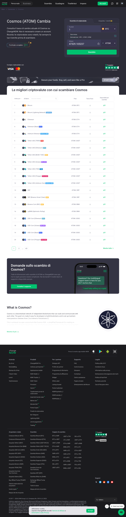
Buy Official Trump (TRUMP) (17, 480)
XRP (29, 190)
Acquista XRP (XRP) (15, 453)
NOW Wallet (34, 374)
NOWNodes (55, 398)
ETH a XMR (55, 446)
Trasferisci (72, 3)
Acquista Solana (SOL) (15, 476)
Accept (90, 511)
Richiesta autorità (100, 381)
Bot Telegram (34, 415)
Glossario (77, 370)
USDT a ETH (78, 440)
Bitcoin (30, 105)
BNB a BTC (66, 447)
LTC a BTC (66, 457)
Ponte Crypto (34, 407)
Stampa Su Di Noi (14, 370)
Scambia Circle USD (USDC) (38, 450)
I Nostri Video (13, 374)
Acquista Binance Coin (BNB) (17, 446)
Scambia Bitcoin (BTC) (37, 436)
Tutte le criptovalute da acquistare (16, 484)
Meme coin (33, 400)
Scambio (48, 3)
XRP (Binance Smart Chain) (38, 197)
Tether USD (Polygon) (38, 176)
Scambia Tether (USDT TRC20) (39, 446)
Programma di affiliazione (60, 374)
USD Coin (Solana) (36, 225)
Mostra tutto (107, 248)
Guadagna (59, 3)
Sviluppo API (56, 363)
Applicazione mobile (36, 370)
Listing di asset (56, 384)
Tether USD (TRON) (35, 141)
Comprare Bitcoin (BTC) (16, 436)
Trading (32, 425)
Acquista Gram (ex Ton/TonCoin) (14, 472)
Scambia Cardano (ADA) (37, 457)
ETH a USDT (78, 450)
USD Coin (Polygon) (37, 240)
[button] (109, 28)
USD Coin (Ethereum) (36, 218)
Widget (54, 377)
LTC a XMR (66, 440)
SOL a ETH (78, 436)
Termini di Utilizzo (58, 511)
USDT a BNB (78, 443)
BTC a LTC (78, 447)
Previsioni (33, 384)
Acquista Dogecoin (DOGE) (17, 457)
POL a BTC (78, 464)
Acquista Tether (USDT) (16, 443)
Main (3, 9)
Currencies (11, 9)
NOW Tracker (34, 377)
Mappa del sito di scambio (38, 489)
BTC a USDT (56, 439)
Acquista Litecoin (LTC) (16, 460)
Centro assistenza (79, 377)
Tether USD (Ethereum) (37, 148)
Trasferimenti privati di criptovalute (37, 392)
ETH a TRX (78, 461)
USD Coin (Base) (35, 232)
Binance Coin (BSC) (35, 204)
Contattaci (77, 374)
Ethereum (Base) (35, 126)
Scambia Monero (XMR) (37, 453)
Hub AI (32, 388)
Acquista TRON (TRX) (15, 467)
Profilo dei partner (57, 367)
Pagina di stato (78, 381)
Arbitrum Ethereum (38, 134)
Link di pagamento (36, 422)
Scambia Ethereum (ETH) (38, 439)
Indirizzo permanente (36, 367)
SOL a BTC (55, 464)
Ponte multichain (57, 388)
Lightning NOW (34, 418)
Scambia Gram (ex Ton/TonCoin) (35, 468)
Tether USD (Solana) (37, 162)
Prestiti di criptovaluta (37, 411)
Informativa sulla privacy (102, 370)
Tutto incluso (73, 34)
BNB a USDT (67, 468)
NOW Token (33, 381)
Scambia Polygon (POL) (37, 464)
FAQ (75, 363)
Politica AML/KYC (100, 363)
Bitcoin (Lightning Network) (39, 112)
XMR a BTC (55, 453)
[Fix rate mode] (98, 44)
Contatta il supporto (24, 286)
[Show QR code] (114, 351)
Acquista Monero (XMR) (16, 464)
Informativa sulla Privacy (40, 513)
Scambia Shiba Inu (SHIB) (38, 476)
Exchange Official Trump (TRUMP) (37, 481)
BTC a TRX (78, 454)
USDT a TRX (67, 436)
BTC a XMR (55, 436)
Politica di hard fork (101, 377)
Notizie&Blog (13, 367)
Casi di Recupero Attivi (102, 384)
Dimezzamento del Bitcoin (82, 384)
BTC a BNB (66, 461)
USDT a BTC (56, 467)
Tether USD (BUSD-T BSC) (38, 155)
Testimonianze (13, 381)
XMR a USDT (67, 464)
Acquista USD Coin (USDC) (17, 450)
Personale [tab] (15, 3)
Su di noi (11, 363)
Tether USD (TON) (35, 169)
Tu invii (71, 27)
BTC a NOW (78, 457)
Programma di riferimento (60, 370)
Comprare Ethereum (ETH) (17, 439)
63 (26, 248)
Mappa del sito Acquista (16, 492)
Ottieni (71, 41)
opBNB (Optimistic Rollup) (36, 211)
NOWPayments (57, 391)
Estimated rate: (74, 37)
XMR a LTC (66, 450)
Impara (83, 3)
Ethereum (31, 119)
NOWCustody (56, 395)
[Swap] (115, 36)
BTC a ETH (55, 460)
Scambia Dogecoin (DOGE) (38, 460)
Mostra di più (12, 332)
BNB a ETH (55, 457)
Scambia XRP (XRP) (36, 473)
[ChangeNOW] (4, 3)
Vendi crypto (13, 489)
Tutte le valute (34, 485)
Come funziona (78, 367)
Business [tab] (27, 3)
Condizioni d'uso (100, 367)
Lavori (11, 377)
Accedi (103, 3)
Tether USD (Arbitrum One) (40, 183)
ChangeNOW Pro (35, 363)
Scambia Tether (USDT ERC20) (39, 443)
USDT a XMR (56, 443)
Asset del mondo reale (37, 397)
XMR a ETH (66, 454)
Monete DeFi (34, 404)
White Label (55, 381)
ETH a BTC (55, 450)
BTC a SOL (78, 468)
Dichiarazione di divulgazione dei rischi (106, 374)
